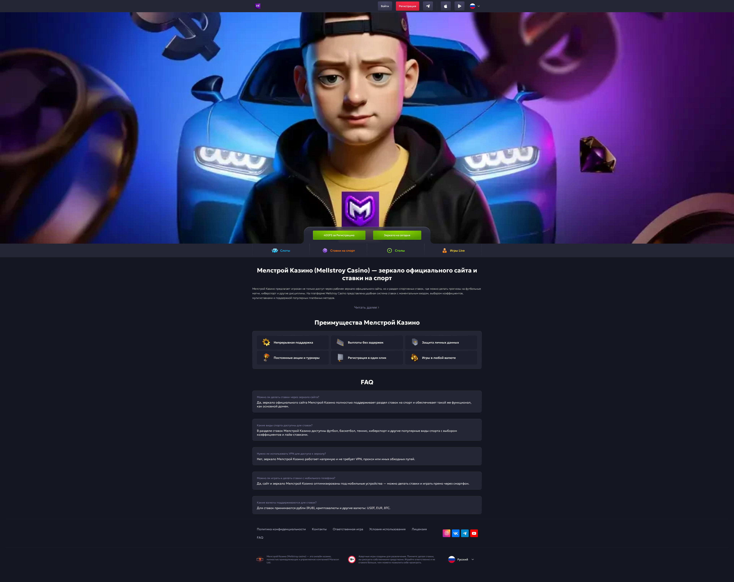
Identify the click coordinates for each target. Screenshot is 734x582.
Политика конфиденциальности (281, 529)
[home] (257, 6)
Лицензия (419, 529)
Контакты (319, 529)
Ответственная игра (348, 529)
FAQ (260, 537)
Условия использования (387, 529)
